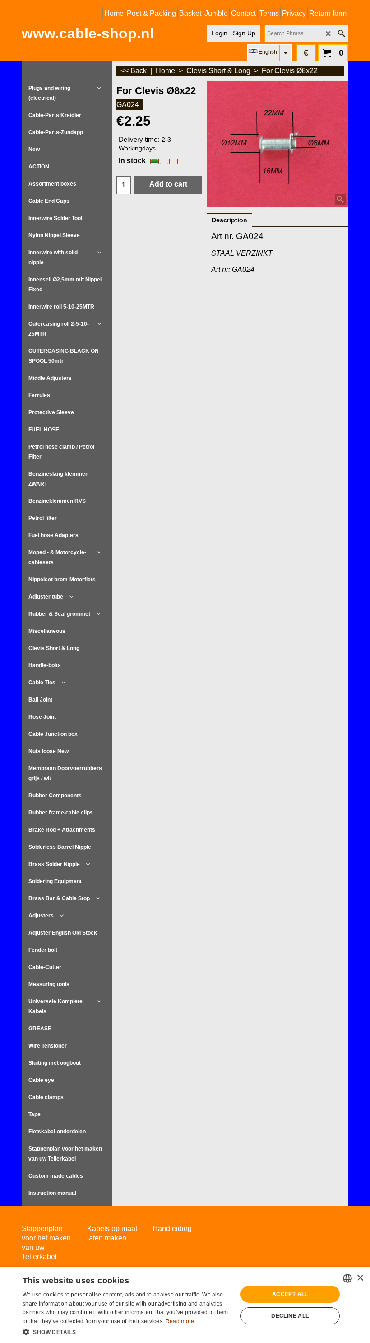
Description (229, 220)
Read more (180, 1321)
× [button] (359, 1278)
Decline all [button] (290, 1316)
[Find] (341, 33)
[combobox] (347, 1278)
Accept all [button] (290, 1294)
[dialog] (185, 1305)
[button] (127, 1331)
